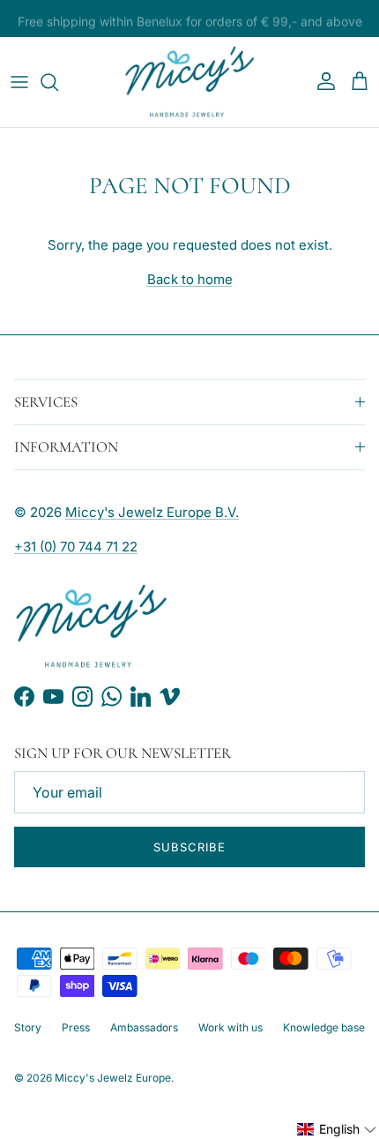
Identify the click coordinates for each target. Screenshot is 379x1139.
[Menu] (19, 82)
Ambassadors (144, 1027)
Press (76, 1027)
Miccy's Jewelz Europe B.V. (152, 512)
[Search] (58, 82)
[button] (337, 1129)
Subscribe (189, 847)
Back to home (190, 279)
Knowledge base (324, 1027)
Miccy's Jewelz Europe (113, 1077)
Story (27, 1027)
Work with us (230, 1027)
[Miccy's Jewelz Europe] (189, 82)
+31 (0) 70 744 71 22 (75, 546)
